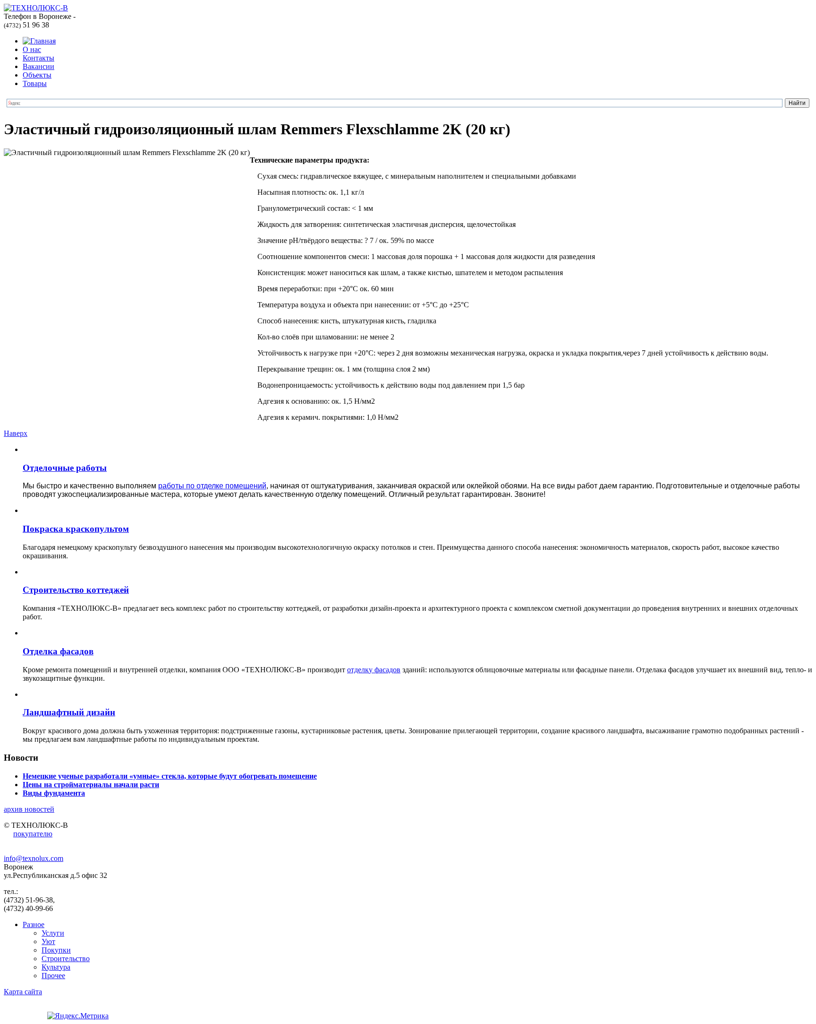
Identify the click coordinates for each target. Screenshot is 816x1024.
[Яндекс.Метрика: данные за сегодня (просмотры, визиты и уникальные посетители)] (78, 1016)
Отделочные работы (65, 468)
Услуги (53, 933)
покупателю (32, 834)
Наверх (15, 433)
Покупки (56, 950)
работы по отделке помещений (212, 486)
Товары (35, 83)
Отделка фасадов (58, 651)
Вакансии (38, 66)
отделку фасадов (373, 670)
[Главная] (39, 41)
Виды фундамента (54, 793)
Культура (56, 967)
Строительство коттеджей (76, 590)
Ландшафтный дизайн (69, 712)
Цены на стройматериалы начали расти (91, 785)
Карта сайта (23, 992)
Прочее (53, 976)
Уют (48, 941)
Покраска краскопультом (76, 529)
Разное (33, 924)
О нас (32, 49)
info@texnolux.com (33, 858)
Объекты (37, 75)
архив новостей (29, 809)
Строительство (66, 959)
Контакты (38, 58)
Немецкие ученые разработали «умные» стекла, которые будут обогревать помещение (170, 776)
